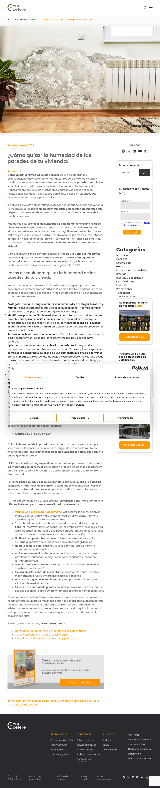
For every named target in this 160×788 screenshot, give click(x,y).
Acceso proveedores (104, 777)
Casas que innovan (26, 19)
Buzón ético (134, 753)
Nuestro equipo (85, 749)
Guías (119, 266)
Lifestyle (121, 274)
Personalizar (78, 418)
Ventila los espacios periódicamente (38, 512)
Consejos (121, 259)
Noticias (106, 740)
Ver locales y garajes (134, 444)
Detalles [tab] (80, 377)
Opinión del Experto (128, 281)
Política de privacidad (35, 777)
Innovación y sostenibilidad (132, 270)
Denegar (34, 418)
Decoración (123, 263)
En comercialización (62, 740)
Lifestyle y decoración (129, 278)
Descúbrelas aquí (134, 336)
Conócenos (84, 734)
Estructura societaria (139, 758)
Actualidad (14, 171)
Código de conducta (139, 749)
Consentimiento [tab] (33, 377)
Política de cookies (62, 777)
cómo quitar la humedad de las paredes (32, 701)
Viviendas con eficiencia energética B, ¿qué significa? (47, 638)
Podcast (121, 285)
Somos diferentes (86, 745)
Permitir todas (125, 418)
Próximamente (59, 745)
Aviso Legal (84, 777)
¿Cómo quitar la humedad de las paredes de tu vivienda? (68, 19)
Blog (148, 777)
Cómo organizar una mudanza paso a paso (41, 634)
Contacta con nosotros (84, 760)
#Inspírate (108, 734)
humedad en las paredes (73, 701)
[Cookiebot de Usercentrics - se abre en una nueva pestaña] (134, 368)
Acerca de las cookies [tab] (127, 377)
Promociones (124, 289)
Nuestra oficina (136, 744)
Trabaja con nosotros (88, 754)
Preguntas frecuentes (140, 739)
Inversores (133, 735)
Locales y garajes (60, 754)
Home (10, 19)
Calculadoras (109, 749)
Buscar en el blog (131, 165)
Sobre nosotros (85, 740)
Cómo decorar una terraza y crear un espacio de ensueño (50, 631)
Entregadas (57, 749)
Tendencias (123, 293)
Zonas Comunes (126, 296)
